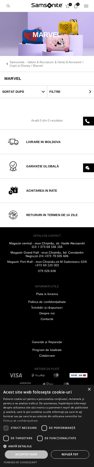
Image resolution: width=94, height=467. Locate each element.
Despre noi (47, 313)
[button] (47, 446)
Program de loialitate (47, 350)
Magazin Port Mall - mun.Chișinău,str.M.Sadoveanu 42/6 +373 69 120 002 (47, 263)
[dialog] (47, 426)
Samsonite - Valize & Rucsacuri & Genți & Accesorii (46, 62)
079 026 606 (47, 271)
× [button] (89, 389)
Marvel (38, 65)
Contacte (47, 319)
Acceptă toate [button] (26, 454)
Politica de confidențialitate (47, 302)
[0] (74, 6)
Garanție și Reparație (47, 342)
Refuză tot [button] (70, 454)
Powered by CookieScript (20, 462)
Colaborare (47, 355)
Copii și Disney (20, 65)
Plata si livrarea (47, 294)
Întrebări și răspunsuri (46, 307)
